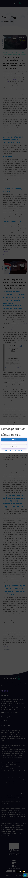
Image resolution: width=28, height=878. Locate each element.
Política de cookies (8, 450)
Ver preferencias (14, 446)
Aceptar (14, 439)
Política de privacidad (18, 450)
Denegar (14, 443)
